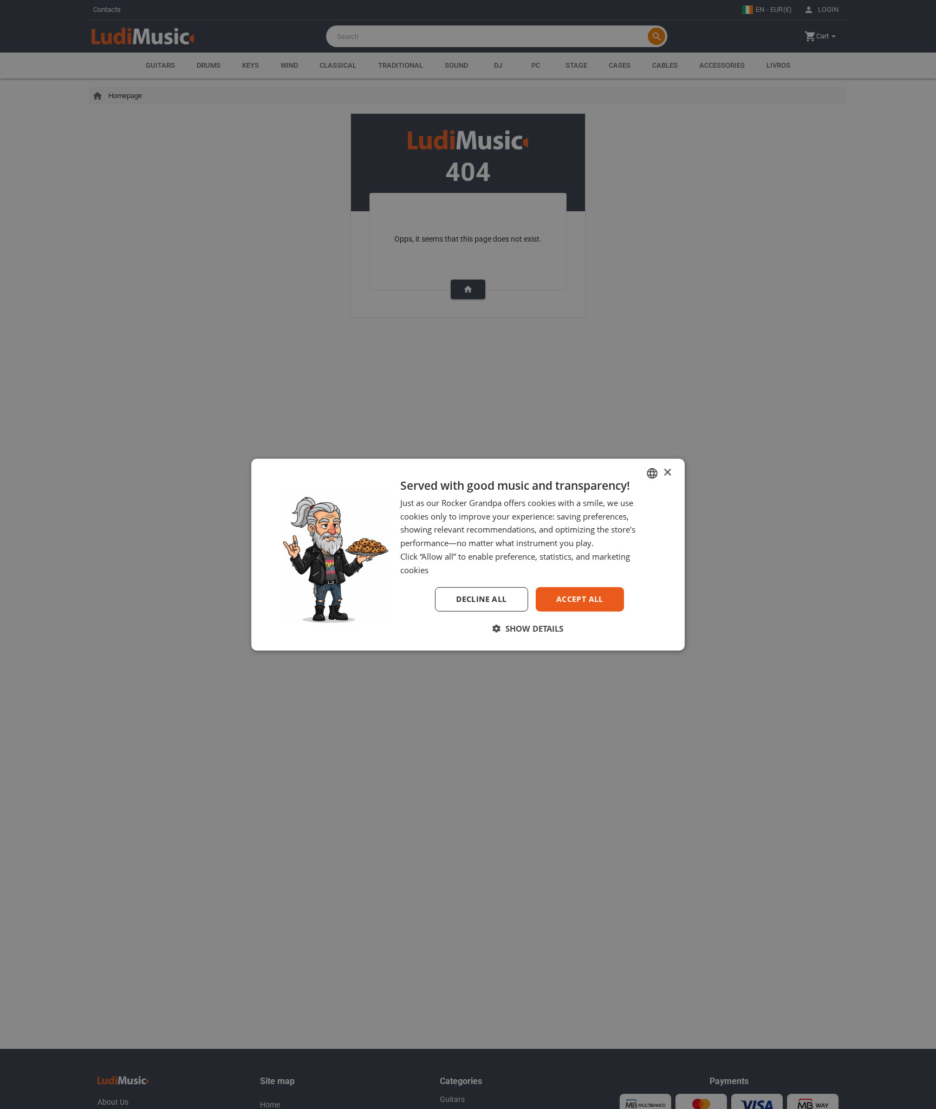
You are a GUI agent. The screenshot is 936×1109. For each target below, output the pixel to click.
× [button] (667, 473)
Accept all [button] (579, 599)
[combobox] (652, 473)
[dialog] (468, 554)
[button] (527, 628)
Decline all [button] (481, 599)
